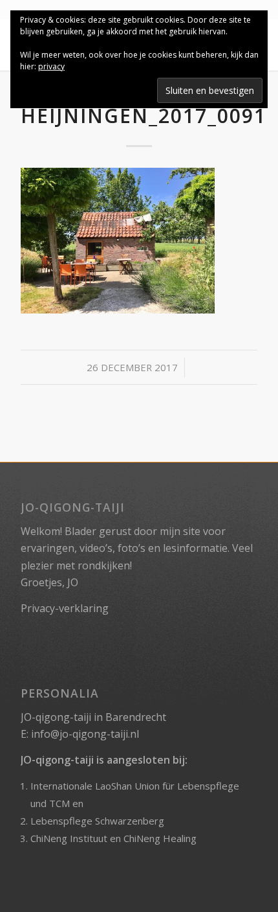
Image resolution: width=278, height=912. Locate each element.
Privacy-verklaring (65, 608)
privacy (51, 66)
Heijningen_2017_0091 (143, 115)
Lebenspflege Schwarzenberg (97, 820)
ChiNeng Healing (160, 838)
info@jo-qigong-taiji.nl (85, 734)
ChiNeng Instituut (68, 838)
